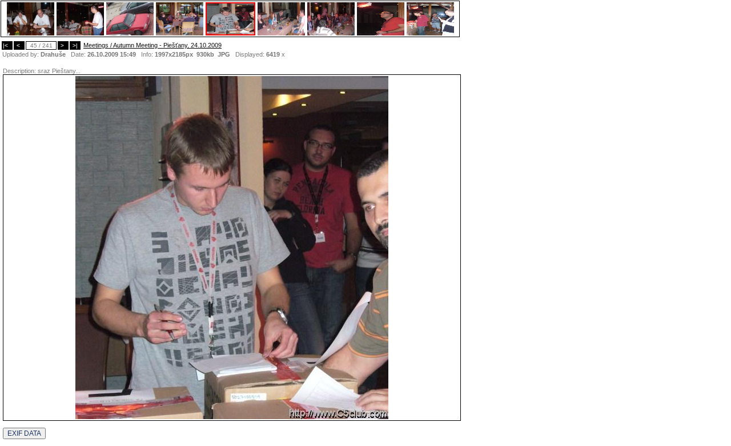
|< (7, 45)
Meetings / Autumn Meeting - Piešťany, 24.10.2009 (152, 45)
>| (75, 45)
